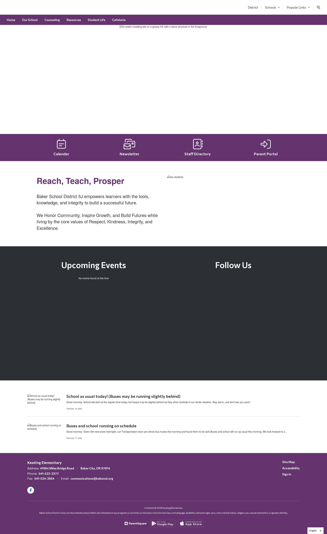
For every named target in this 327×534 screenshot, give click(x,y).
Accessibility (291, 468)
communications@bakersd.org (92, 478)
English (313, 530)
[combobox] (315, 530)
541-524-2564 (44, 478)
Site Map (288, 462)
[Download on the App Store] (191, 523)
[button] (272, 7)
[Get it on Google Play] (162, 523)
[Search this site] (318, 7)
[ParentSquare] (135, 523)
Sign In (286, 474)
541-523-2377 (49, 473)
